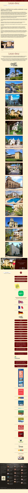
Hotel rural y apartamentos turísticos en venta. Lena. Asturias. (17, 476)
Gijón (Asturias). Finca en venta (18, 479)
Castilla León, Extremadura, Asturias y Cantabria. (20, 297)
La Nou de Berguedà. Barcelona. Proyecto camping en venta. (11, 484)
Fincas (21, 329)
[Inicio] (14, 3)
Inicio (1, 7)
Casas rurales (21, 324)
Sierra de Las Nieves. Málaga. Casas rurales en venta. (18, 467)
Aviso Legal (5, 488)
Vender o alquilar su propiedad (21, 276)
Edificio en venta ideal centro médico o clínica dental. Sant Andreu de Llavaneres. (24, 480)
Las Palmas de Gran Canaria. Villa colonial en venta (25, 477)
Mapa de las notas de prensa (18, 488)
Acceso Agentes (2, 488)
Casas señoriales (21, 331)
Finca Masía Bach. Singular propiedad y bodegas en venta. (25, 483)
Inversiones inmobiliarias (21, 338)
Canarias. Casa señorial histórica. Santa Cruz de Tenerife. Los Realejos (17, 470)
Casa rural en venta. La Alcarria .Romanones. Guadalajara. (11, 481)
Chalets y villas (21, 322)
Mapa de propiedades (24, 488)
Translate (9, 273)
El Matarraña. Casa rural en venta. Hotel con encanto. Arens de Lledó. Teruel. (24, 467)
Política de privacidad (9, 488)
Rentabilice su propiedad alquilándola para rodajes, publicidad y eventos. (20, 366)
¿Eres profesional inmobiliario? (21, 281)
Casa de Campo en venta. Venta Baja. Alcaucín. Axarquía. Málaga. (10, 474)
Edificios (21, 340)
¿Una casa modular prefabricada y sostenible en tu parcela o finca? (20, 353)
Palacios (21, 333)
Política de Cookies (13, 488)
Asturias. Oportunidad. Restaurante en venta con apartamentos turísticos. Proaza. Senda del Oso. (10, 467)
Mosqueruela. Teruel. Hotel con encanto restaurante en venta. (18, 473)
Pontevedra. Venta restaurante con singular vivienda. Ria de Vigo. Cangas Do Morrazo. (10, 477)
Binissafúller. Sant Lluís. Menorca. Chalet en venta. (18, 482)
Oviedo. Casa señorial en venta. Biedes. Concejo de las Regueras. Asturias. (10, 470)
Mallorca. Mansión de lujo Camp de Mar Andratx (25, 470)
